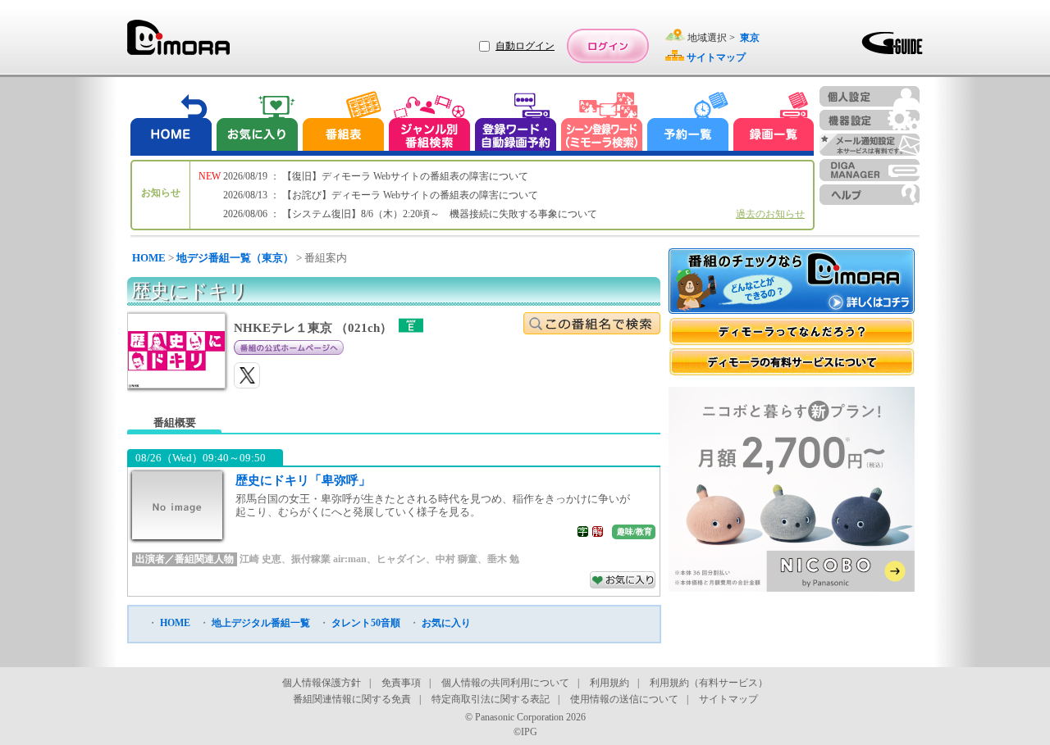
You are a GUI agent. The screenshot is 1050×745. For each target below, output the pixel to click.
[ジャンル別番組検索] (429, 123)
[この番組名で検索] (591, 323)
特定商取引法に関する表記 (490, 699)
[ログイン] (608, 46)
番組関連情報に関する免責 (352, 699)
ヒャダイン (401, 559)
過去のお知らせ (770, 214)
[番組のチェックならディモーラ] (792, 282)
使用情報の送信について (624, 699)
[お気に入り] (256, 123)
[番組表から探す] (343, 123)
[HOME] (171, 123)
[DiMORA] (178, 43)
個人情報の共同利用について (505, 682)
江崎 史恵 (260, 559)
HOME (149, 258)
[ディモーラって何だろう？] (792, 331)
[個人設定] (869, 96)
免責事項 (401, 682)
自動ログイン (525, 46)
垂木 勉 (503, 559)
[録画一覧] (774, 123)
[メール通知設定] (869, 145)
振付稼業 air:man (329, 559)
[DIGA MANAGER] (869, 170)
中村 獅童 (456, 559)
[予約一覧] (688, 123)
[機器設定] (869, 120)
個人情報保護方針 (321, 682)
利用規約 (609, 682)
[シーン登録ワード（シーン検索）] (602, 123)
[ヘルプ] (869, 194)
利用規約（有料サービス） (709, 682)
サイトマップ (728, 699)
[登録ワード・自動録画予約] (516, 123)
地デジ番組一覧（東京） (235, 258)
